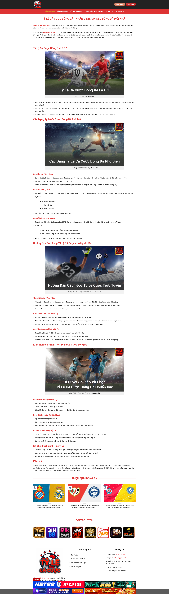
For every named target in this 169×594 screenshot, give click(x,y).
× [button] (116, 265)
